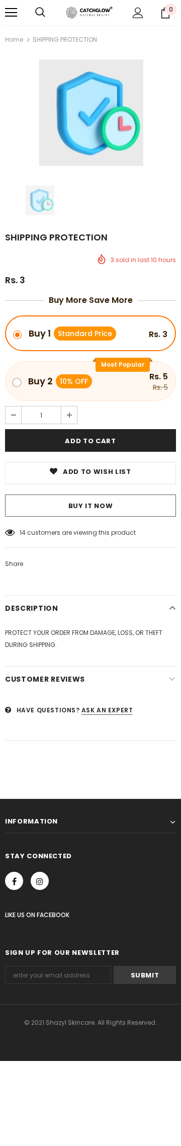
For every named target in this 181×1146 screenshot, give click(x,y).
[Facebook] (14, 881)
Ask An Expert (107, 710)
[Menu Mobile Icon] (11, 13)
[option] (90, 112)
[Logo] (89, 12)
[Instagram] (40, 881)
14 (23, 532)
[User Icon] (138, 13)
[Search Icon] (40, 13)
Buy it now (90, 506)
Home (14, 39)
